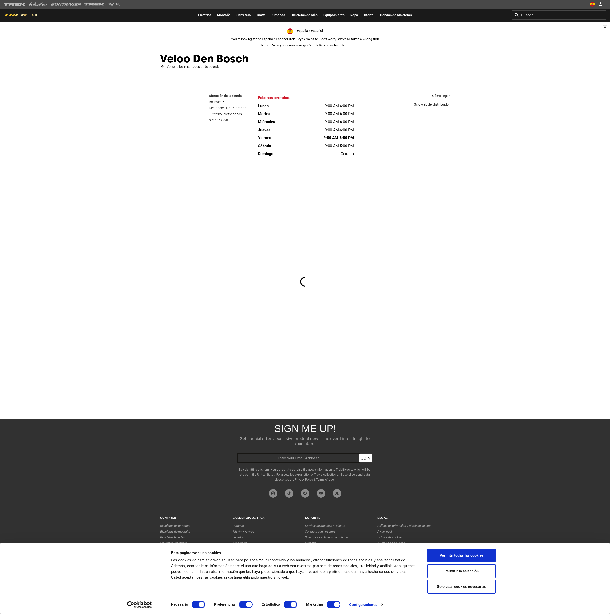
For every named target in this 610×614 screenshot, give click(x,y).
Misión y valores (243, 531)
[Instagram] (273, 493)
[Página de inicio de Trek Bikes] (15, 4)
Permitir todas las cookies (461, 555)
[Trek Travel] (102, 4)
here (345, 45)
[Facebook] (305, 493)
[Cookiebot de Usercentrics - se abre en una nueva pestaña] (139, 604)
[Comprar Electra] (38, 4)
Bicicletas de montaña (175, 531)
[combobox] (559, 15)
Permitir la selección (461, 571)
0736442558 (218, 120)
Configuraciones (363, 605)
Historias (239, 526)
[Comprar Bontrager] (66, 4)
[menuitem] (204, 15)
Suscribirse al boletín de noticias (327, 537)
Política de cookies (390, 537)
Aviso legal (384, 531)
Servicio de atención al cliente (325, 526)
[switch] (246, 604)
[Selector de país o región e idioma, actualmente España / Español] (592, 4)
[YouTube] (321, 493)
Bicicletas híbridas (172, 537)
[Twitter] (337, 493)
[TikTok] (289, 493)
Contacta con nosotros (320, 531)
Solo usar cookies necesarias (461, 586)
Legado (238, 537)
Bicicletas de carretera (175, 526)
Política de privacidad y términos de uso (404, 526)
